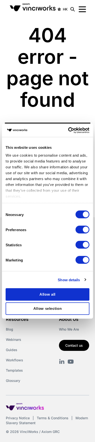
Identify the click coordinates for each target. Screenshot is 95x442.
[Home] (33, 9)
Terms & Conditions (52, 418)
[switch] (82, 230)
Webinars (13, 339)
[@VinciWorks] (71, 362)
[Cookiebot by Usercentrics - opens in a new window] (68, 130)
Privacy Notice (18, 418)
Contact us (74, 345)
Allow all (47, 294)
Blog (9, 329)
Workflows (14, 360)
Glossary (13, 380)
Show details (69, 280)
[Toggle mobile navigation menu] (82, 9)
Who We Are (69, 329)
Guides (11, 350)
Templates (14, 370)
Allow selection (47, 308)
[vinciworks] (62, 362)
